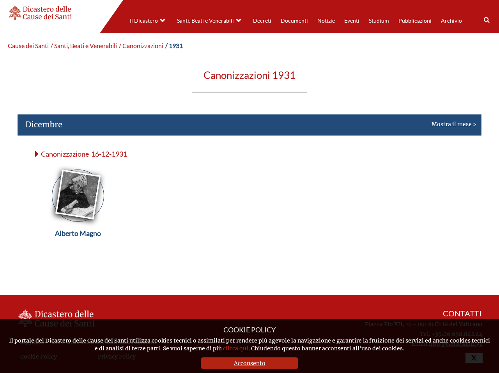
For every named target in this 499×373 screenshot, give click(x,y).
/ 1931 (174, 45)
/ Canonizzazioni (141, 45)
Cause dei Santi (28, 45)
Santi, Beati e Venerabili (205, 21)
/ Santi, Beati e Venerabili (84, 45)
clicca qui (235, 348)
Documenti (294, 21)
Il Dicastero (144, 21)
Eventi (351, 21)
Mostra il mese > (250, 124)
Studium (379, 21)
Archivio (451, 21)
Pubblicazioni (415, 21)
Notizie (326, 21)
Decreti (262, 21)
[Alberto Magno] (78, 252)
